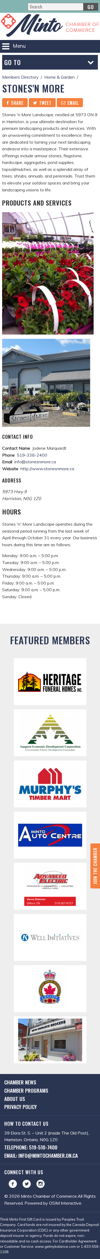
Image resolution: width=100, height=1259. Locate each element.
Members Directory (20, 77)
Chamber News (20, 1082)
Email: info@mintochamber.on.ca (41, 1155)
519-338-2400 (32, 455)
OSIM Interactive (65, 1203)
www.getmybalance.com (55, 1246)
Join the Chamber (95, 866)
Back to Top (50, 615)
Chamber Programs (26, 1090)
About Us (14, 1099)
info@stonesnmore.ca (35, 461)
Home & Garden (59, 77)
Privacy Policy (20, 1107)
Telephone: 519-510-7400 (30, 1147)
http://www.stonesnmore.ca (47, 468)
